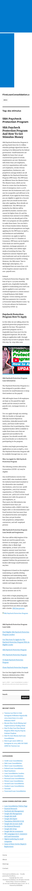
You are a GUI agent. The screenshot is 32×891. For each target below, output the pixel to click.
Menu (5, 100)
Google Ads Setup (10, 829)
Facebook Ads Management (14, 811)
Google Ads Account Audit (13, 824)
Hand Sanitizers (10, 771)
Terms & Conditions (20, 881)
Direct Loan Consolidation (13, 766)
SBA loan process (18, 608)
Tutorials (7, 789)
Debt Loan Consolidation (13, 763)
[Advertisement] (16, 16)
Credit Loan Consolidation (13, 761)
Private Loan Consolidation (13, 781)
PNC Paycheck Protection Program (14, 655)
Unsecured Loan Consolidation (15, 791)
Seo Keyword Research (12, 826)
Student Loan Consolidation (14, 786)
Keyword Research (10, 808)
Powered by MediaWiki (16, 885)
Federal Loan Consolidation (14, 768)
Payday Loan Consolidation (13, 776)
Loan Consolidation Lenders (19, 682)
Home (4, 855)
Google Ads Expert (10, 819)
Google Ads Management (13, 814)
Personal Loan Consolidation (14, 778)
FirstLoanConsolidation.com (10, 874)
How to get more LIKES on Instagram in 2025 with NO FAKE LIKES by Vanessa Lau (16, 743)
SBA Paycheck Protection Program (15, 120)
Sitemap (5, 864)
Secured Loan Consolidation (14, 783)
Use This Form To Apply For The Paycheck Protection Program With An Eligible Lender (16, 642)
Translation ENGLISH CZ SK (14, 821)
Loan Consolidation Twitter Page (15, 806)
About (4, 859)
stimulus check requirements (18, 684)
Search (4, 694)
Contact (5, 868)
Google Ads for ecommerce (13, 831)
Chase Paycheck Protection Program (15, 667)
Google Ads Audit (10, 816)
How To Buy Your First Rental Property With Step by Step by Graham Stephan (14, 730)
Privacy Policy (10, 881)
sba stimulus (6, 684)
